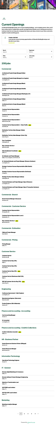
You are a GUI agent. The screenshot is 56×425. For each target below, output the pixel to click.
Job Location (31, 55)
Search (4, 50)
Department (31, 50)
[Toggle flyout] (51, 51)
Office (4, 55)
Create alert (12, 43)
